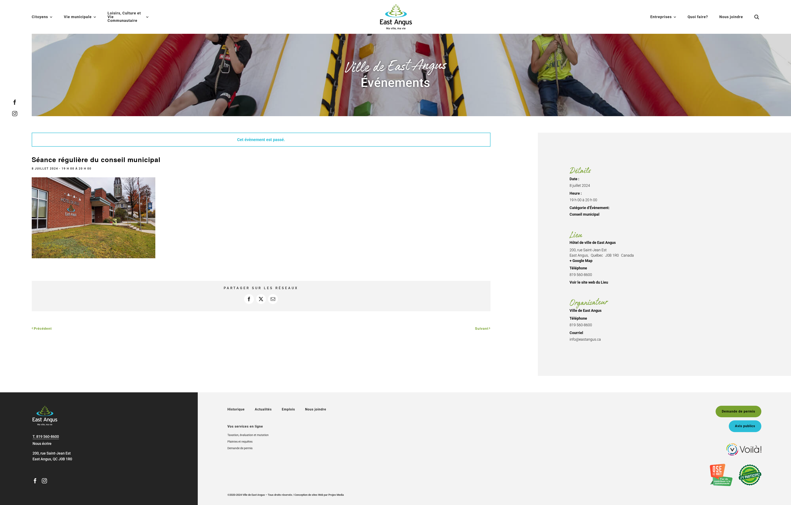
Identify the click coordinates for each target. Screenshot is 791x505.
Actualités (263, 409)
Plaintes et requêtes (240, 441)
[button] (751, 17)
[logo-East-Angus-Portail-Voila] (743, 445)
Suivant (481, 328)
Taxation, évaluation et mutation (248, 435)
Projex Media (336, 494)
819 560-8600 (47, 436)
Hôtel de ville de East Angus (593, 242)
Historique (236, 409)
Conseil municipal (584, 214)
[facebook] (14, 102)
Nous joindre (315, 409)
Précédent (43, 328)
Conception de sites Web (308, 494)
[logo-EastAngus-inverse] (45, 407)
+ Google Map (581, 260)
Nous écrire (42, 443)
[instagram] (14, 113)
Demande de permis (240, 448)
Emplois (288, 409)
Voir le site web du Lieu (589, 282)
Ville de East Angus (585, 310)
